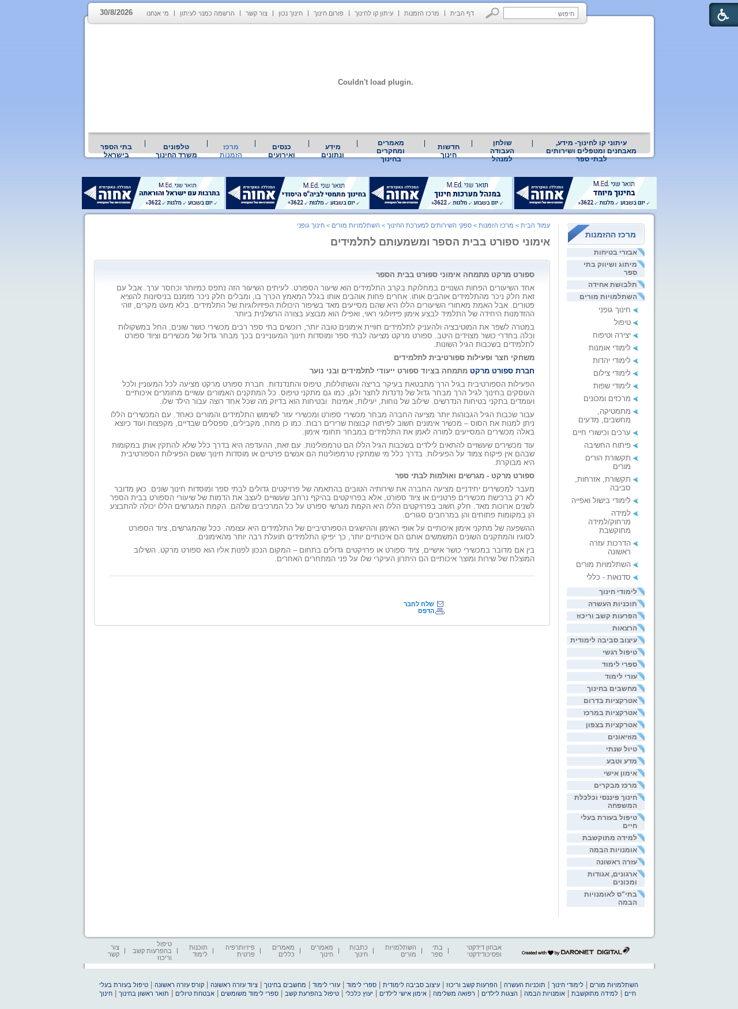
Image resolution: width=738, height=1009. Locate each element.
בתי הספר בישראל (116, 151)
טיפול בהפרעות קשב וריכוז (152, 950)
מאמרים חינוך (322, 951)
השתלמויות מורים (608, 297)
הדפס (426, 610)
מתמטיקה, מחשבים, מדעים (604, 415)
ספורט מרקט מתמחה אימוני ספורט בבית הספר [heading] (455, 274)
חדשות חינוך (449, 151)
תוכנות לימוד (198, 951)
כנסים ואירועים (281, 151)
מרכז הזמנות (421, 13)
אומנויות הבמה (613, 850)
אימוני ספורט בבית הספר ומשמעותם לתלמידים (440, 242)
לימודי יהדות (612, 360)
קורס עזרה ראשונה (179, 984)
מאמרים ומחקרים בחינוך (390, 151)
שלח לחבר (419, 603)
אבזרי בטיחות (615, 252)
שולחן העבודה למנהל (502, 151)
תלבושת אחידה (612, 285)
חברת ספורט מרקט (501, 370)
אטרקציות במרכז (610, 713)
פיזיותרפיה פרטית (240, 951)
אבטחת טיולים (194, 993)
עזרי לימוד (621, 676)
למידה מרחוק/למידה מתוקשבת (609, 522)
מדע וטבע (622, 761)
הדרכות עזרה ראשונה (610, 547)
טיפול (622, 322)
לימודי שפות (612, 385)
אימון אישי (620, 773)
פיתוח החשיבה (607, 445)
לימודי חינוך (618, 592)
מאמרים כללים (283, 951)
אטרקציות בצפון (611, 725)
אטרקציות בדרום (610, 701)
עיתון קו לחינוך (374, 13)
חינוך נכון (290, 13)
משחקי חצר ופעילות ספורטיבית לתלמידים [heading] (464, 357)
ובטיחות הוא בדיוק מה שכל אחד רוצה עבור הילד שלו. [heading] (243, 401)
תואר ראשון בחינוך (144, 993)
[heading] (329, 401)
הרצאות (624, 628)
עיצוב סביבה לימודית (603, 640)
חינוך (105, 993)
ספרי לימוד (619, 664)
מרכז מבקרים (615, 785)
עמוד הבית (535, 225)
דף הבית (462, 13)
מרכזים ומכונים (607, 398)
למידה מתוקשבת (609, 838)
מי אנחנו (157, 13)
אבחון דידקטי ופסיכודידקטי (484, 951)
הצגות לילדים (499, 993)
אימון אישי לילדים (403, 993)
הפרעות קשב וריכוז (607, 616)
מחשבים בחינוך (612, 689)
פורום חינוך (329, 13)
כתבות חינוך (358, 951)
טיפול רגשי (620, 652)
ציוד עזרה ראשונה (234, 984)
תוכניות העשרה (612, 604)
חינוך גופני (614, 309)
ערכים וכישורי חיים (602, 432)
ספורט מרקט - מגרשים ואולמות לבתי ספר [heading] (464, 475)
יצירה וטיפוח (612, 335)
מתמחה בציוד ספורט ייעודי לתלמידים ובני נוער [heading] (422, 370)
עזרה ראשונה (616, 862)
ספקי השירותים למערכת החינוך (429, 225)
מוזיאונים (622, 737)
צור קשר (257, 13)
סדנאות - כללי (608, 577)
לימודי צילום (612, 373)
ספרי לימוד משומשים (249, 993)
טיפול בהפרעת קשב (312, 993)
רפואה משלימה (454, 993)
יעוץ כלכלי (359, 993)
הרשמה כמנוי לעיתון (207, 13)
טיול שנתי (621, 749)
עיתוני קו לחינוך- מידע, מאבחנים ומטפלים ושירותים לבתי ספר (591, 151)
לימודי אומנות (610, 347)
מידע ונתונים (332, 151)
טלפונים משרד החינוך (176, 151)
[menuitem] (591, 151)
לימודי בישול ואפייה (601, 500)
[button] (492, 13)
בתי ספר (437, 951)
